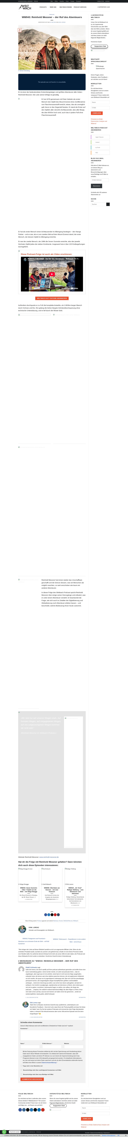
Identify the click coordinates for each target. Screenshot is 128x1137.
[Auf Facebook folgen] (86, 1)
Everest (61, 920)
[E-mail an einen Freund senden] (52, 914)
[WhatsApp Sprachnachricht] (100, 69)
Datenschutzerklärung (96, 1132)
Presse (38, 1132)
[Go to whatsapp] (4, 1132)
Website (66, 1043)
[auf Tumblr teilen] (58, 914)
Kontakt (87, 1132)
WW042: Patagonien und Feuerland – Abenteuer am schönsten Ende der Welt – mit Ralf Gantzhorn (33, 941)
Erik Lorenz (62, 22)
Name (22, 1043)
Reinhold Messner (68, 920)
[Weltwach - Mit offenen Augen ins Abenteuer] (27, 7)
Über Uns (53, 7)
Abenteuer (55, 920)
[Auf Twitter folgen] (91, 1)
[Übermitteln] (108, 204)
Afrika (56, 1)
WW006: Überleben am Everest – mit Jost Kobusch (52, 889)
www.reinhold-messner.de (49, 857)
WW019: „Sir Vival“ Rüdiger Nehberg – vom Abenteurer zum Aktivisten (75, 890)
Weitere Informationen (108, 1135)
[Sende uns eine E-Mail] (35, 1110)
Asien (67, 1)
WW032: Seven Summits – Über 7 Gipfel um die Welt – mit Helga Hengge (28, 889)
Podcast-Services (80, 7)
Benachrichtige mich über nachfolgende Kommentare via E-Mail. (42, 1070)
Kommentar (24, 1028)
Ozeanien (78, 1)
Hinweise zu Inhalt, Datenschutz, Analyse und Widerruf (99, 121)
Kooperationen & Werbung (26, 1132)
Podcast (51, 14)
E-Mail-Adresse (47, 1043)
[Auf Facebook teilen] (45, 914)
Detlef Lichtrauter (31, 967)
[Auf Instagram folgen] (88, 1)
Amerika (62, 1)
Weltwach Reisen (66, 7)
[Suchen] (47, 1)
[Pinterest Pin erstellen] (55, 914)
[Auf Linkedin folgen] (93, 1)
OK (118, 1135)
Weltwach (75, 920)
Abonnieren (96, 186)
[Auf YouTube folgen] (95, 1)
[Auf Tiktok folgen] (90, 1)
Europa (72, 1)
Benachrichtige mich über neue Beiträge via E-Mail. (38, 1074)
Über (51, 1)
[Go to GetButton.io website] (4, 1135)
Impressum (107, 1132)
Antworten (82, 997)
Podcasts (43, 7)
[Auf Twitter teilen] (48, 914)
